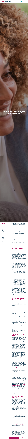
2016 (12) (3, 237)
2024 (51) (3, 230)
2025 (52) (3, 229)
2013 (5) (3, 240)
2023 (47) (3, 231)
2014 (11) (3, 239)
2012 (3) (3, 241)
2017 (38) (3, 236)
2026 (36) (3, 228)
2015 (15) (3, 238)
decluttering (13, 357)
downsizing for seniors (20, 357)
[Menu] (25, 1)
